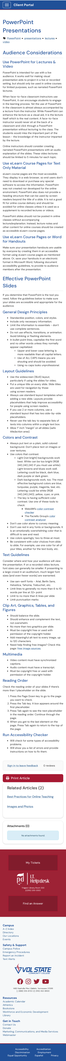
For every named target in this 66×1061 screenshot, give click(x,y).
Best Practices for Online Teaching (30, 797)
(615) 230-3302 (34, 890)
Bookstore (8, 1008)
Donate (7, 1028)
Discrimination (22, 1052)
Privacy (54, 1055)
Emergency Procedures (16, 952)
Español (39, 1055)
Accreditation (43, 1049)
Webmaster (9, 1035)
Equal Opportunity (17, 1055)
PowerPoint (14, 38)
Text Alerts (9, 959)
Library (6, 1015)
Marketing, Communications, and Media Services (30, 1031)
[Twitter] (37, 982)
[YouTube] (45, 982)
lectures (50, 38)
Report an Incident (13, 955)
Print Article (20, 778)
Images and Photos (20, 806)
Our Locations (11, 935)
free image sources (29, 648)
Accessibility (22, 1049)
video (6, 42)
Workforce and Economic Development (25, 1011)
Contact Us (9, 1024)
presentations (32, 38)
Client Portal (24, 5)
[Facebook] (20, 982)
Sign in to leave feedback (22, 765)
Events (7, 939)
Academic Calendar (14, 1001)
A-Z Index (8, 929)
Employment (44, 1052)
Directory (8, 932)
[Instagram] (28, 982)
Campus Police (11, 948)
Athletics (8, 1005)
